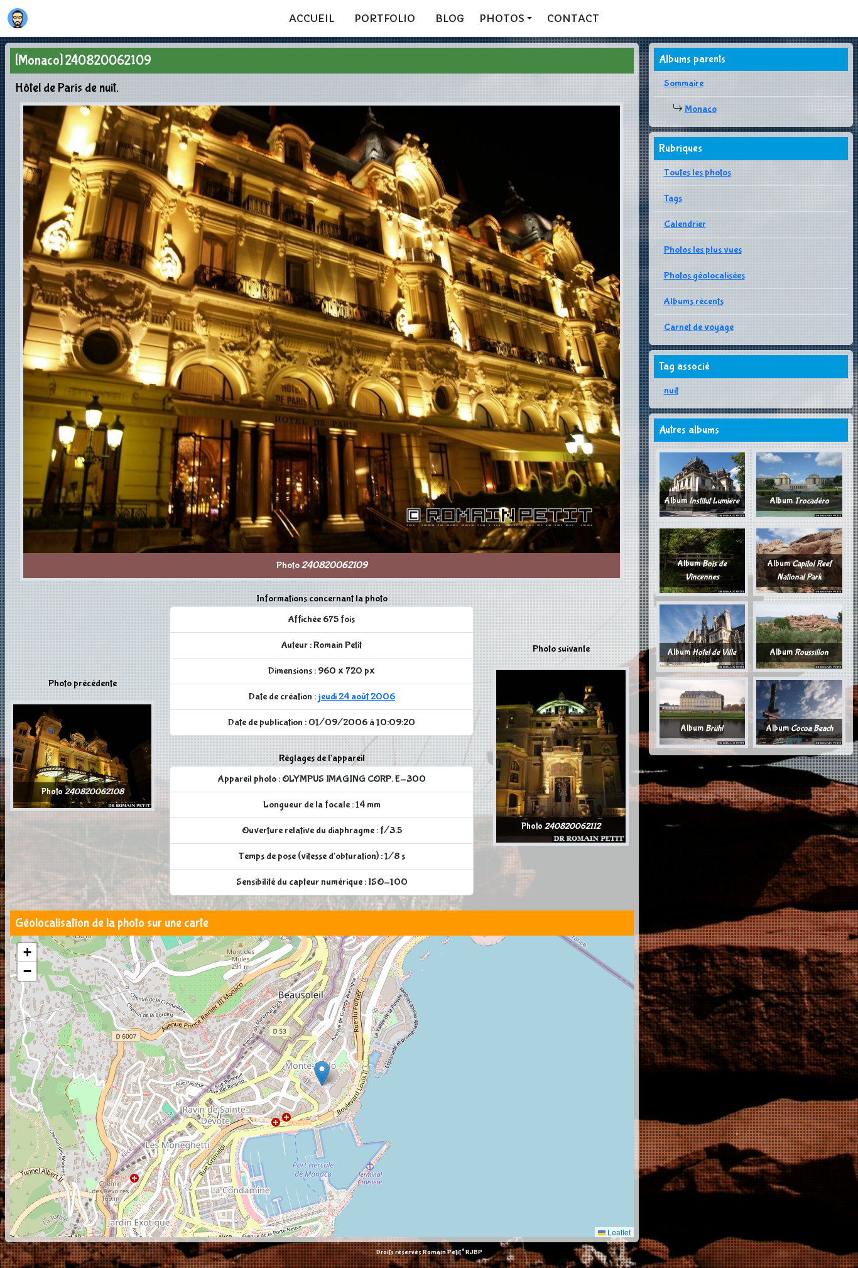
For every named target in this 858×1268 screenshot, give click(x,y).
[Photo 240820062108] (82, 756)
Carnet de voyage (699, 327)
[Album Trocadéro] (799, 484)
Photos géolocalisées (704, 275)
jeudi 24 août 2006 (356, 696)
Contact (573, 18)
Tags (673, 198)
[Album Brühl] (702, 712)
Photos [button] (501, 18)
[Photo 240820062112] (561, 756)
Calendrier (685, 224)
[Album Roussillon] (799, 636)
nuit (671, 390)
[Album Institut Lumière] (702, 484)
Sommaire (683, 83)
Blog (449, 18)
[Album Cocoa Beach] (799, 712)
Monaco (701, 109)
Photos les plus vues (703, 250)
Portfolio (384, 18)
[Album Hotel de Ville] (702, 636)
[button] (322, 1073)
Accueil (311, 18)
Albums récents (694, 301)
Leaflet (618, 1232)
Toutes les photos (697, 172)
